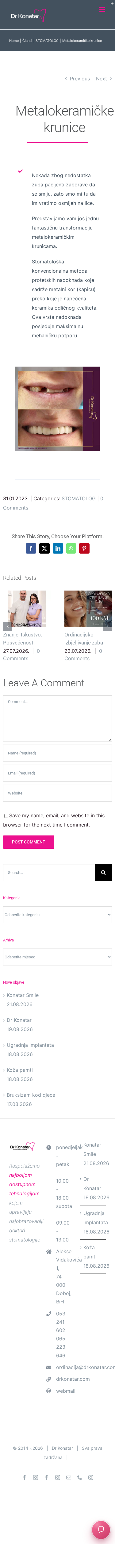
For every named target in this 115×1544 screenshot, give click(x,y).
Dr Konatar (19, 1020)
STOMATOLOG (79, 498)
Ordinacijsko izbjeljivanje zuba (88, 609)
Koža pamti (20, 1070)
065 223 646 (60, 1346)
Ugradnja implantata (30, 1045)
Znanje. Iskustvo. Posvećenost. (27, 609)
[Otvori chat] (101, 1530)
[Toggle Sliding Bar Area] (109, 5)
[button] (7, 626)
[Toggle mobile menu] (102, 9)
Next (101, 78)
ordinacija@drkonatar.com (63, 1367)
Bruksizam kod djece (31, 1095)
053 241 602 (60, 1321)
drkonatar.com (63, 1379)
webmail (63, 1391)
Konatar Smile (23, 995)
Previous (80, 78)
